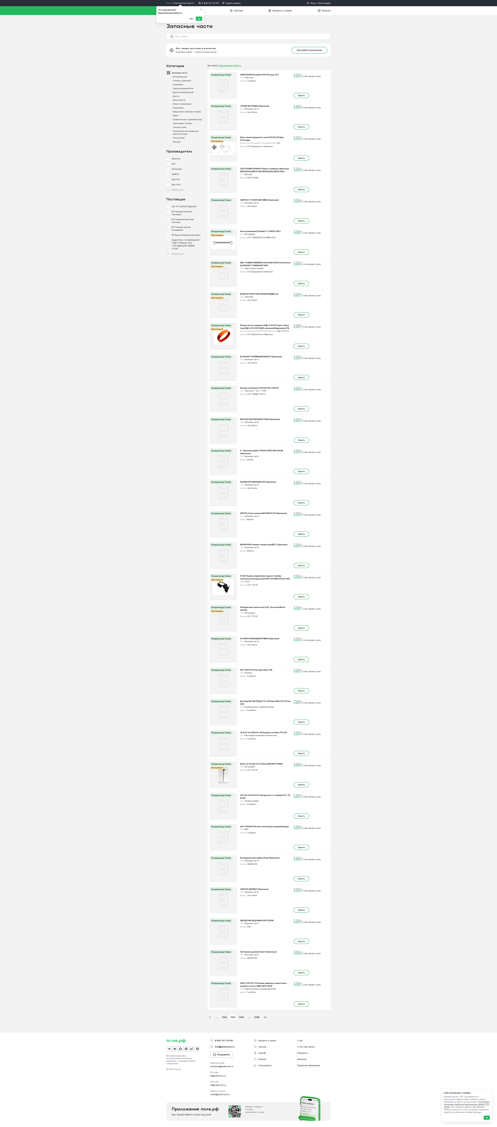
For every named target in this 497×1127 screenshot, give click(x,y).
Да (199, 19)
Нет (191, 19)
